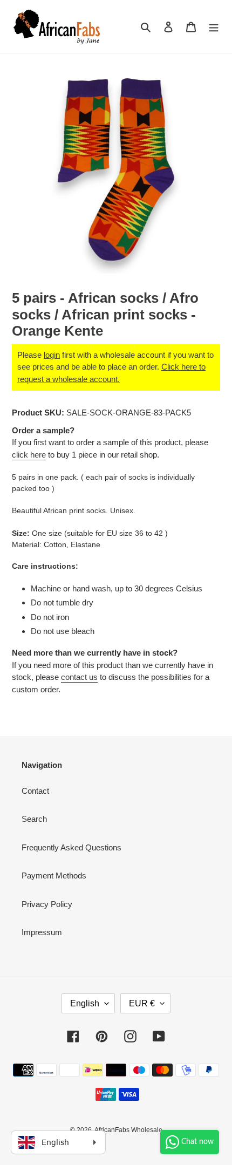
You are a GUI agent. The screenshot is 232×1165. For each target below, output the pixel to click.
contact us (79, 677)
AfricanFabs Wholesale (128, 1130)
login (52, 354)
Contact (35, 790)
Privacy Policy (47, 904)
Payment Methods (54, 875)
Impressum (42, 932)
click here (29, 454)
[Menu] (213, 26)
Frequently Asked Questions (71, 847)
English (84, 1003)
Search (34, 818)
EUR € (142, 1003)
